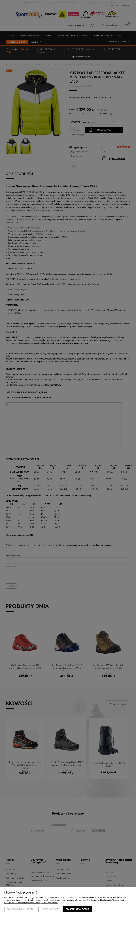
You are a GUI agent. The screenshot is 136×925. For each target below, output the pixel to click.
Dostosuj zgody (50, 909)
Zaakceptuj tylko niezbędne (22, 909)
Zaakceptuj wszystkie (77, 909)
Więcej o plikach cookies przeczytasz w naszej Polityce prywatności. (31, 902)
